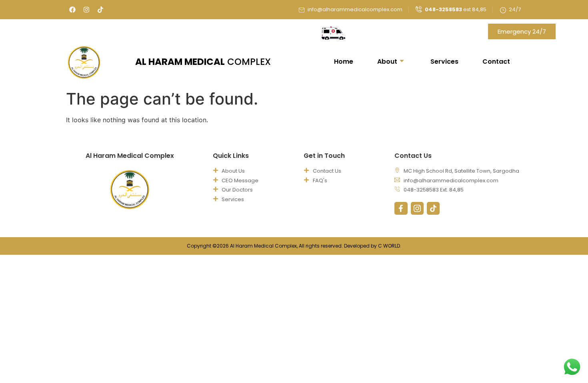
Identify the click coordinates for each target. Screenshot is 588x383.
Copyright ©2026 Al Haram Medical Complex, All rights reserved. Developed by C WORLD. (294, 245)
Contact (496, 61)
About (387, 61)
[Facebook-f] (400, 208)
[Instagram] (86, 9)
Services (444, 61)
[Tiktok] (100, 9)
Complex (203, 61)
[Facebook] (72, 9)
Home (343, 61)
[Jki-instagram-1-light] (417, 208)
